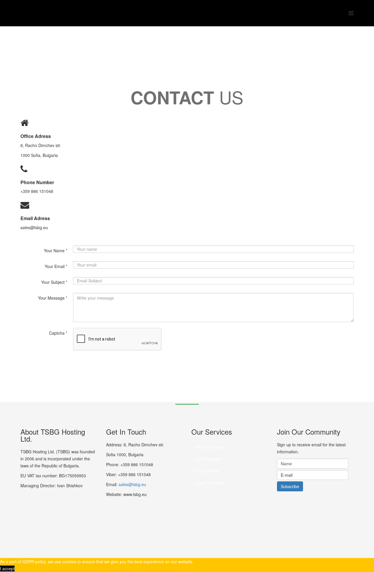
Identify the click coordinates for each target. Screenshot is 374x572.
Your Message (52, 298)
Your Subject (54, 282)
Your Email (56, 266)
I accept (7, 568)
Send (95, 361)
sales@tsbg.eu (132, 484)
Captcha (58, 333)
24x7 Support (208, 459)
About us (81, 48)
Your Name (55, 250)
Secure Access (209, 447)
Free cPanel (207, 471)
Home (62, 48)
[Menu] (351, 12)
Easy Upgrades (210, 483)
